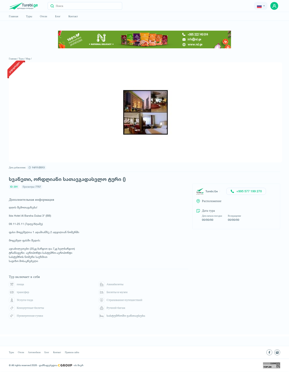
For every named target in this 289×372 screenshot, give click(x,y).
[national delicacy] (144, 39)
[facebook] (269, 352)
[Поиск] (52, 6)
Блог (58, 16)
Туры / (22, 58)
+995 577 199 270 (249, 191)
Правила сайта (72, 352)
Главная (13, 16)
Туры (29, 16)
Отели (43, 16)
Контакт (73, 16)
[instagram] (277, 352)
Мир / (29, 58)
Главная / (13, 58)
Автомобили (34, 352)
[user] (274, 6)
